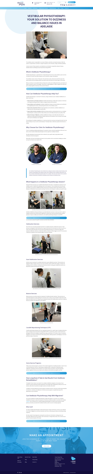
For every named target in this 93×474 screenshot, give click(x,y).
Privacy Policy (34, 459)
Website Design (72, 472)
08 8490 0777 (72, 5)
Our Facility (19, 462)
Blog (62, 8)
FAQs (58, 8)
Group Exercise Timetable (43, 8)
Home (25, 8)
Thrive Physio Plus (19, 458)
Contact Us (67, 8)
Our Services (35, 8)
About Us (29, 8)
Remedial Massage (53, 8)
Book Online (71, 2)
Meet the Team (28, 457)
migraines (28, 401)
